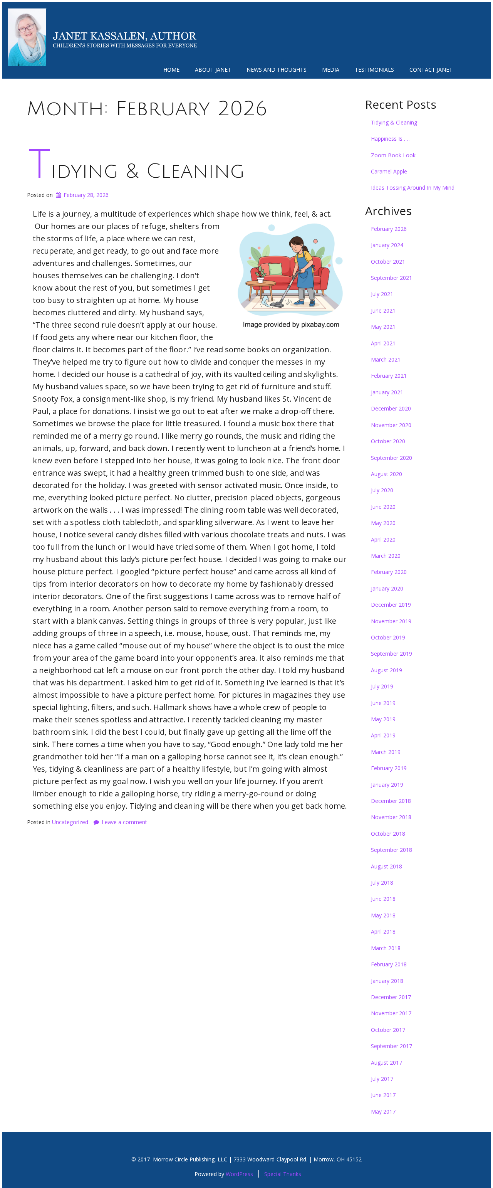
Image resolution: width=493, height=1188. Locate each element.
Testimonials (374, 69)
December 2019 (391, 604)
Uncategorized (70, 822)
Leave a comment (124, 822)
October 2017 (388, 1029)
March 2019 (386, 752)
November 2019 (391, 621)
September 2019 (391, 653)
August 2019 (386, 670)
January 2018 (387, 980)
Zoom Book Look (393, 155)
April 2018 (383, 931)
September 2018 (391, 849)
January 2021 (387, 392)
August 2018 (386, 866)
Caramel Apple (389, 171)
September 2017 (391, 1046)
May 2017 (383, 1111)
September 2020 (391, 457)
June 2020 (383, 506)
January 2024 (387, 245)
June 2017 (383, 1095)
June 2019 (383, 703)
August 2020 (386, 474)
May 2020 (383, 523)
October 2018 (388, 833)
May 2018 (383, 915)
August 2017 (386, 1062)
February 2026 (389, 228)
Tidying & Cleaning (136, 171)
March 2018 (386, 948)
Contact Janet (431, 69)
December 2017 (391, 997)
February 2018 (389, 964)
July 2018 (382, 882)
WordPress (239, 1174)
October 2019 (388, 637)
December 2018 (391, 800)
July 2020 (382, 490)
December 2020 (391, 408)
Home (171, 69)
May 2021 (383, 326)
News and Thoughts (276, 69)
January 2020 (387, 588)
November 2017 (391, 1013)
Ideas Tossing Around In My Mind (412, 187)
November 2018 (391, 817)
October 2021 (388, 261)
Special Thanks (282, 1174)
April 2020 (383, 539)
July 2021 (382, 294)
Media (330, 69)
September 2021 (391, 277)
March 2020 (386, 555)
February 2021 (389, 375)
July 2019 (382, 686)
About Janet (213, 69)
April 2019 (383, 735)
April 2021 (383, 343)
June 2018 (383, 898)
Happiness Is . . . (391, 138)
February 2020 (389, 571)
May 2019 (383, 719)
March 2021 (386, 359)
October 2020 (388, 441)
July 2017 (382, 1078)
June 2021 (383, 310)
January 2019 (387, 784)
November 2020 (391, 425)
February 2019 (389, 768)
